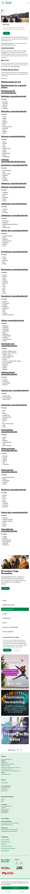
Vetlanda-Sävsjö (6, 227)
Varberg (4, 200)
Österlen (5, 340)
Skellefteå (5, 440)
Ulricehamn (5, 505)
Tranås (4, 225)
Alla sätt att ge (4, 782)
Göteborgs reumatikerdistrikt (14, 183)
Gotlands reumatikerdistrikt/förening (13, 160)
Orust (4, 125)
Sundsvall (5, 460)
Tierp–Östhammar (7, 397)
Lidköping (5, 304)
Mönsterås (5, 239)
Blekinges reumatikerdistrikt (13, 96)
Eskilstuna (5, 379)
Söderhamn (5, 180)
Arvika (4, 410)
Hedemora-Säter (7, 148)
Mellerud (5, 501)
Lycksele (4, 437)
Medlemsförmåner (5, 841)
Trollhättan (5, 503)
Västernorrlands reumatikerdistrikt (9, 449)
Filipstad (5, 413)
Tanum (4, 130)
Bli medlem (5, 588)
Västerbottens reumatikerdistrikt (9, 431)
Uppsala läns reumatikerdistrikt (15, 390)
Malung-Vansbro (6, 153)
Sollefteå (5, 459)
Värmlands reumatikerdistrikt (14, 405)
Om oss (3, 799)
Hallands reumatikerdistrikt (13, 187)
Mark (4, 500)
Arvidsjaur (5, 276)
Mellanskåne (6, 334)
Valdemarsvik (6, 544)
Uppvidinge (5, 260)
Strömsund (5, 212)
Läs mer (6, 33)
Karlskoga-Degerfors (8, 521)
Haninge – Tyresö (7, 354)
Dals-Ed (4, 498)
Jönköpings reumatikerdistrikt (14, 215)
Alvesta (4, 257)
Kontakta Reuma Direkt (6, 824)
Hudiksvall (5, 175)
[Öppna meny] (2, 2)
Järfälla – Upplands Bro (8, 356)
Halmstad (5, 194)
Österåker (5, 369)
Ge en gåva (16, 650)
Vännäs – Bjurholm (7, 445)
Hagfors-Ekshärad (7, 417)
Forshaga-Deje (6, 415)
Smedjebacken (6, 156)
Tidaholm (5, 313)
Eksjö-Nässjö (6, 220)
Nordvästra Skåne (7, 335)
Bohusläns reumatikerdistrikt (14, 111)
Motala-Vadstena (7, 541)
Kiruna (4, 286)
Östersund (5, 209)
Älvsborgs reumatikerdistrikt (13, 489)
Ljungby (4, 258)
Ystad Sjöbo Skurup (7, 339)
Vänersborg (5, 506)
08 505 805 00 (4, 762)
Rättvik (4, 155)
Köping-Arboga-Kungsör (8, 477)
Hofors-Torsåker (6, 173)
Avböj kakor (8, 891)
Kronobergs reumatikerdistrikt (14, 251)
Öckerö (4, 133)
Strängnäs (5, 384)
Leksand (4, 150)
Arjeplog (5, 275)
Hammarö (5, 418)
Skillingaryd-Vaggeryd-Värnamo (10, 224)
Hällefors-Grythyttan (8, 519)
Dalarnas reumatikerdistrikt (13, 136)
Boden (4, 278)
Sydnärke (5, 524)
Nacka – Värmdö (6, 357)
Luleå (4, 288)
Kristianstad (5, 329)
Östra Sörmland (6, 383)
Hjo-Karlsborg (6, 303)
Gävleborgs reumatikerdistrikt (14, 165)
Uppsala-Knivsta (6, 399)
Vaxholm (5, 367)
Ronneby (5, 106)
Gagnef (4, 146)
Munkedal (5, 121)
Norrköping (5, 543)
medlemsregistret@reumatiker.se (9, 831)
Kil (3, 422)
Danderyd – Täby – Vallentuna (9, 352)
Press (2, 801)
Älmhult (4, 263)
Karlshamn (5, 101)
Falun (4, 145)
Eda (3, 412)
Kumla (4, 522)
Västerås (5, 483)
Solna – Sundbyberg (7, 362)
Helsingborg (6, 325)
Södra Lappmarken (7, 442)
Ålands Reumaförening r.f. (7, 43)
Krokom (4, 210)
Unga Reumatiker (5, 576)
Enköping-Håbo (6, 395)
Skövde (4, 309)
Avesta (4, 141)
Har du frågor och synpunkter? (8, 848)
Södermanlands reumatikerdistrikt (9, 373)
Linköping (5, 538)
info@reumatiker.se (6, 774)
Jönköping (5, 222)
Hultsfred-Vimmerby (7, 236)
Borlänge (5, 143)
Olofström (5, 105)
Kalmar (4, 237)
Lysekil (4, 120)
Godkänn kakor (15, 887)
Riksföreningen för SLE (11, 82)
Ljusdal (4, 177)
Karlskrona (5, 103)
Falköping (5, 301)
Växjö (4, 262)
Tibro (4, 311)
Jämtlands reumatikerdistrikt (14, 203)
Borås (4, 496)
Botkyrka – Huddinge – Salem (9, 351)
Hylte (4, 195)
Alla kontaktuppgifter (6, 759)
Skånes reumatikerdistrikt (12, 320)
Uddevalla (5, 131)
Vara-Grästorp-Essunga (8, 314)
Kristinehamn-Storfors (8, 423)
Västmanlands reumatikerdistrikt (9, 471)
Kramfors (5, 457)
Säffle (4, 425)
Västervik (5, 244)
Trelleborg (5, 337)
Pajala (4, 289)
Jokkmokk (5, 283)
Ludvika (4, 151)
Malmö (4, 332)
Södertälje (5, 366)
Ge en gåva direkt (5, 839)
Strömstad (5, 128)
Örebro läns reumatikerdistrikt (14, 512)
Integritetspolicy (5, 850)
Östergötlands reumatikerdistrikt (9, 530)
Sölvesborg (5, 108)
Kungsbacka (5, 197)
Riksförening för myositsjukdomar (8, 92)
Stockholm (5, 364)
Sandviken (5, 178)
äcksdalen (7, 480)
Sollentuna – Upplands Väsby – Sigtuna (12, 361)
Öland (4, 245)
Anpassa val (22, 891)
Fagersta (5, 479)
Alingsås (5, 495)
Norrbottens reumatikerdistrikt (14, 269)
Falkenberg (5, 192)
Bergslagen (5, 517)
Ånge (4, 462)
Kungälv (4, 118)
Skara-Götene (6, 308)
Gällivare (5, 279)
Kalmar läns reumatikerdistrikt (14, 230)
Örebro (4, 526)
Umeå (4, 443)
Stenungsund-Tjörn (7, 126)
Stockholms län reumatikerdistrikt (9, 345)
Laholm (4, 199)
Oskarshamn (6, 242)
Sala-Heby (5, 482)
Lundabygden (6, 330)
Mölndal (4, 123)
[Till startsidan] (9, 3)
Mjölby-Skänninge (7, 539)
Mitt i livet (17, 66)
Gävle (4, 172)
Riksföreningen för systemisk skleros (13, 86)
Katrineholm (6, 381)
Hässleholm (5, 327)
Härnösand (5, 456)
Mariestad (5, 306)
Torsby (4, 426)
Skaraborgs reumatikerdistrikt (14, 296)
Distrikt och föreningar (6, 846)
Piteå (4, 291)
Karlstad (5, 420)
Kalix (4, 284)
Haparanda (5, 281)
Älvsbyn (4, 293)
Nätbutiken (4, 844)
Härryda (4, 116)
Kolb (4, 480)
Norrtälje (5, 359)
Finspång (5, 536)
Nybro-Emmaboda (7, 240)
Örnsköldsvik (6, 464)
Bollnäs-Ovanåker (7, 170)
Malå (4, 438)
